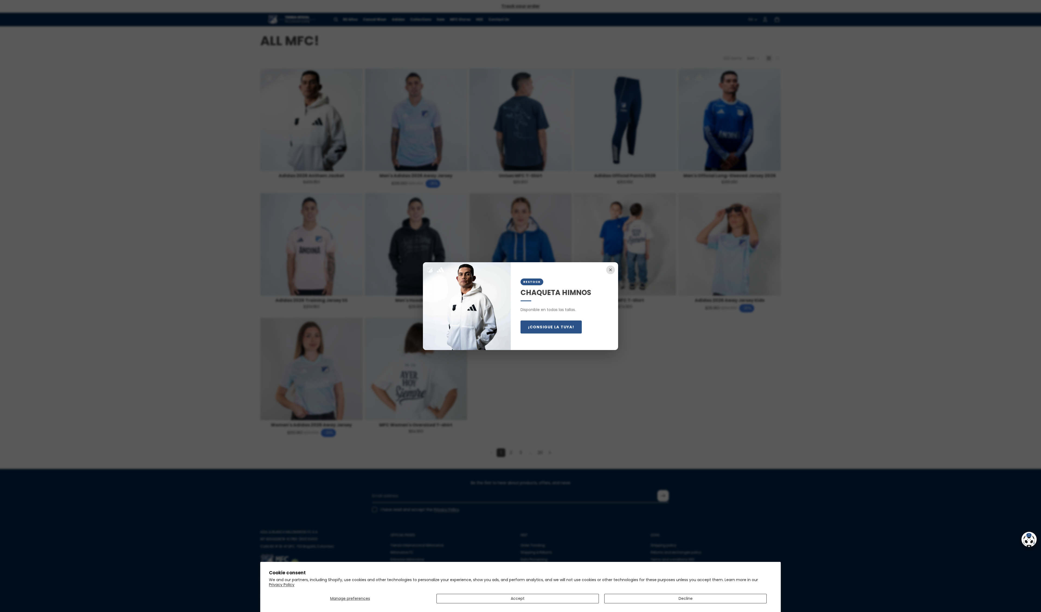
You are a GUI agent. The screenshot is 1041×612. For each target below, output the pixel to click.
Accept (518, 598)
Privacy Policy (281, 584)
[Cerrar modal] (610, 269)
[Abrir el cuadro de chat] (1029, 539)
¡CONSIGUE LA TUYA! (551, 327)
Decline (686, 598)
